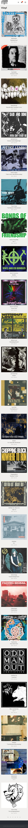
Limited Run (22, 826)
